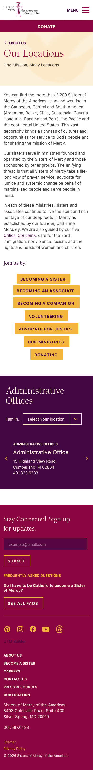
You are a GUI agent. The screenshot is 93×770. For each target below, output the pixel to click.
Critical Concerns (20, 235)
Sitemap (10, 742)
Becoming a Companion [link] (45, 303)
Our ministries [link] (46, 342)
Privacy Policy (15, 749)
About (13, 655)
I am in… (13, 419)
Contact (16, 679)
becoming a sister (43, 279)
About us (17, 43)
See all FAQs (23, 603)
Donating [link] (46, 355)
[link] (46, 315)
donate (47, 26)
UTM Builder (15, 641)
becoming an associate (46, 291)
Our (17, 695)
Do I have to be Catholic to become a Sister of (44, 588)
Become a (20, 663)
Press (21, 687)
